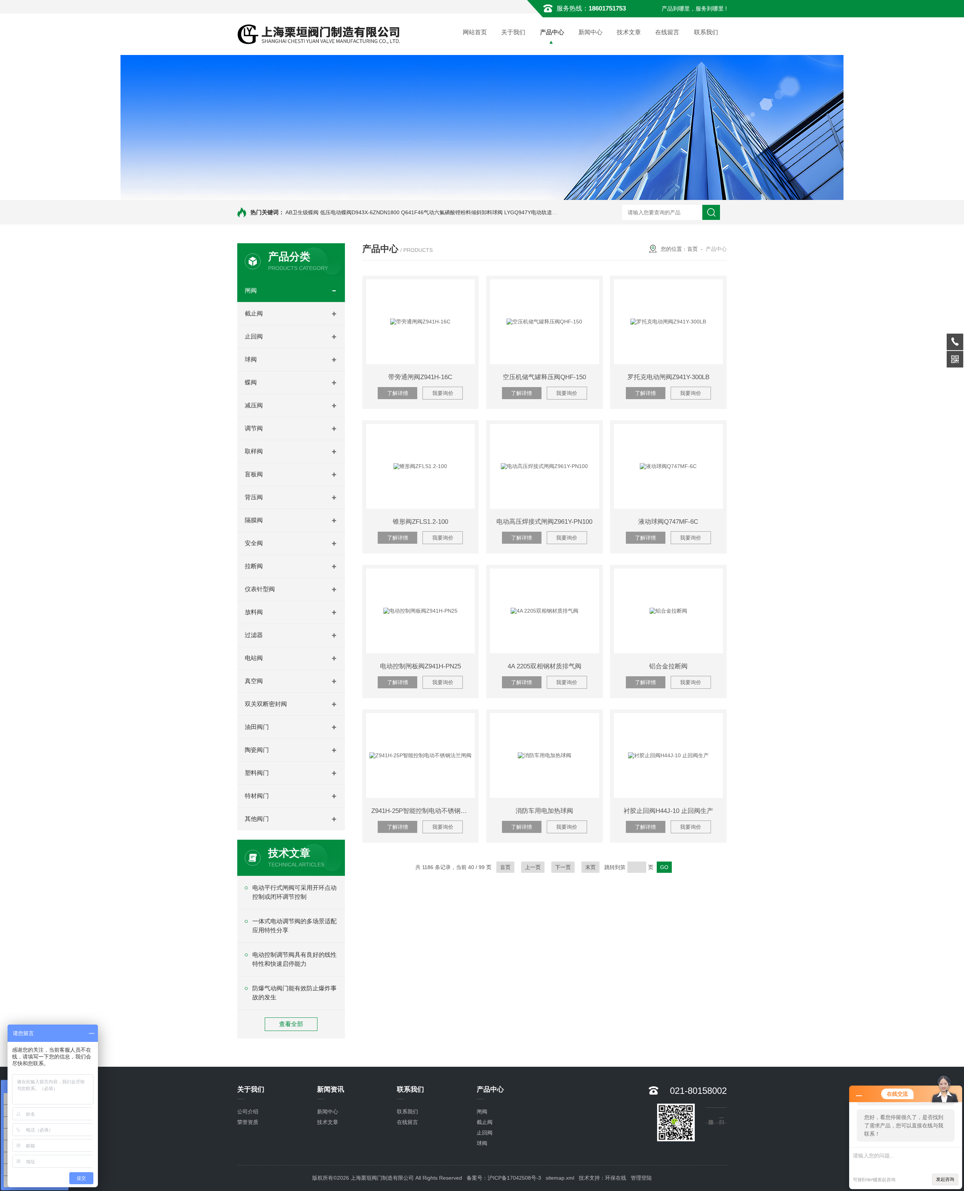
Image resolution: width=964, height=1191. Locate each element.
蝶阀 (251, 382)
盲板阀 (254, 474)
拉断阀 (254, 566)
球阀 (251, 359)
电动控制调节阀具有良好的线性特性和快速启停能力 (294, 959)
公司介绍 (247, 1112)
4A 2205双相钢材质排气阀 (544, 666)
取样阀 (254, 451)
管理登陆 (641, 1178)
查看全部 (291, 1024)
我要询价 (442, 393)
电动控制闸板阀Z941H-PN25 (420, 666)
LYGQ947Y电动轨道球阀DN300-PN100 (550, 212)
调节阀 (254, 428)
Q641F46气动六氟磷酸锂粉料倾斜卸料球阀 (452, 212)
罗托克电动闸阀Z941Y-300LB (668, 377)
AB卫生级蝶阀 (302, 212)
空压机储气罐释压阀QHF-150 (544, 377)
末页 (590, 867)
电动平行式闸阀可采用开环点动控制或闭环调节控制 (294, 892)
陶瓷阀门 (257, 750)
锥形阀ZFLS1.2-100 (420, 521)
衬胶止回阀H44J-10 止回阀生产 (668, 810)
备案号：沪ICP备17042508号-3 (504, 1178)
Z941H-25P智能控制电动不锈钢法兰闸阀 (423, 810)
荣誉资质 (247, 1122)
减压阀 (254, 405)
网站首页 (475, 32)
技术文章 (629, 32)
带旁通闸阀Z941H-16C (420, 377)
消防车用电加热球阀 (544, 810)
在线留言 (667, 32)
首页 (692, 249)
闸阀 (251, 290)
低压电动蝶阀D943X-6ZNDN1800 (360, 212)
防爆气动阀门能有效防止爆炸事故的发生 (294, 992)
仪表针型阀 (260, 589)
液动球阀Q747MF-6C (668, 521)
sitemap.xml (560, 1178)
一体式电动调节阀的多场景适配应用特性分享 (294, 925)
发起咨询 (945, 1179)
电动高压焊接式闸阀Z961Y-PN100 (544, 521)
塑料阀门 (257, 773)
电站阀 (254, 658)
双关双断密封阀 (266, 704)
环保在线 (615, 1178)
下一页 (563, 867)
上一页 (533, 867)
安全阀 (254, 543)
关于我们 (513, 32)
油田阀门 (257, 727)
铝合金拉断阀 (668, 666)
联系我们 (706, 32)
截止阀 (254, 313)
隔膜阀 (254, 520)
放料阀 (254, 612)
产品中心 (552, 32)
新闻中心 (590, 32)
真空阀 (254, 681)
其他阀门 (257, 819)
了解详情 (397, 393)
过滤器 (254, 635)
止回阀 (254, 336)
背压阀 (254, 497)
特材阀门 (257, 796)
